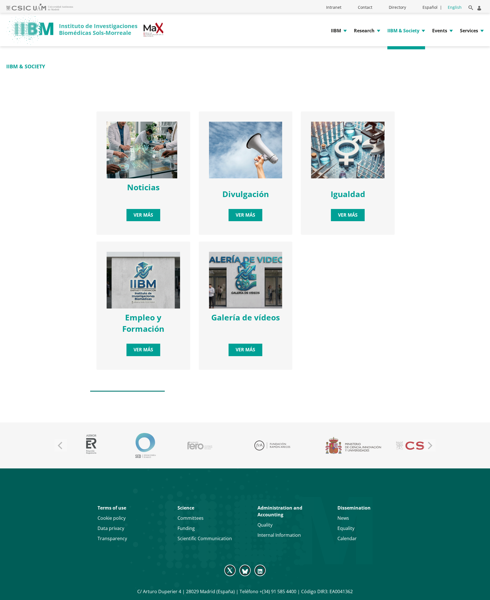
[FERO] (200, 445)
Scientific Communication (205, 538)
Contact (365, 7)
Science (186, 508)
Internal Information (279, 535)
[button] (469, 6)
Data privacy (111, 528)
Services (469, 31)
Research (364, 31)
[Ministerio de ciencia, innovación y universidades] (353, 445)
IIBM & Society (403, 31)
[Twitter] (230, 570)
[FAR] (272, 445)
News (343, 518)
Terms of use (112, 508)
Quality (265, 525)
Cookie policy (112, 518)
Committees (191, 518)
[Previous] (60, 445)
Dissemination (354, 508)
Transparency (112, 538)
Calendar (347, 538)
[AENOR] (91, 445)
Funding (186, 528)
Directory (397, 7)
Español (430, 7)
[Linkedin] (260, 570)
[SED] (145, 445)
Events (439, 31)
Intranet (333, 7)
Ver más (143, 215)
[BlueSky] (245, 570)
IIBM (336, 31)
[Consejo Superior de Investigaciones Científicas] (417, 445)
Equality (345, 528)
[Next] (429, 445)
